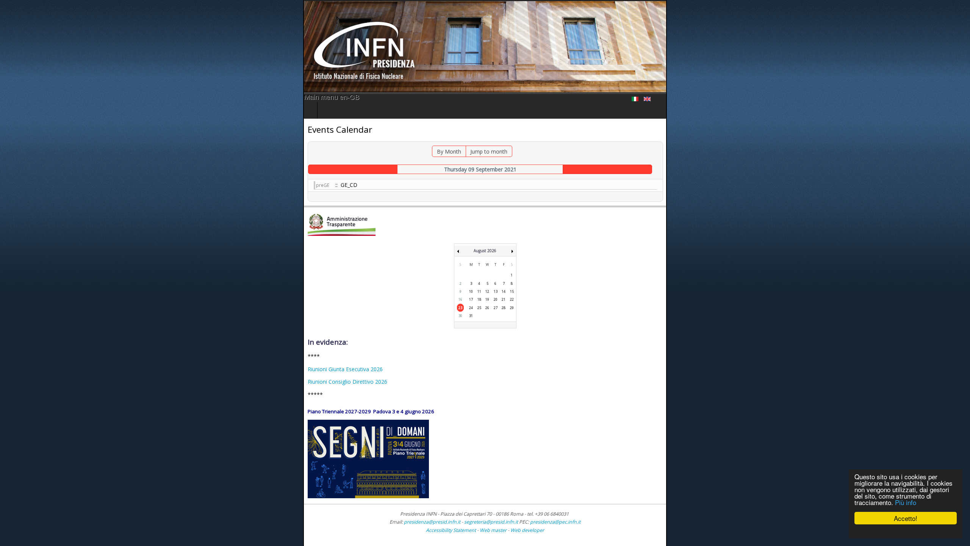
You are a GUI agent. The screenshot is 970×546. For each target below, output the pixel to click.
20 (496, 299)
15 (512, 291)
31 (471, 315)
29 (512, 307)
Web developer (527, 530)
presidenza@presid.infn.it (432, 522)
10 (471, 291)
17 (471, 299)
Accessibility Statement (451, 530)
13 (496, 291)
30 (460, 315)
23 (460, 307)
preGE (19, 185)
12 (487, 291)
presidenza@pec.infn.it (555, 522)
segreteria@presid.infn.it (491, 522)
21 (503, 299)
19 (487, 299)
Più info (905, 502)
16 (460, 299)
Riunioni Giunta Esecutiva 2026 (42, 369)
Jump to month (467, 151)
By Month (428, 151)
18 (479, 299)
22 (512, 299)
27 (496, 307)
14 (503, 291)
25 (479, 307)
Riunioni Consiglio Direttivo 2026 (44, 381)
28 (503, 307)
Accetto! (905, 518)
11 (479, 291)
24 (471, 307)
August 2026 (485, 250)
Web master (493, 530)
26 (487, 307)
